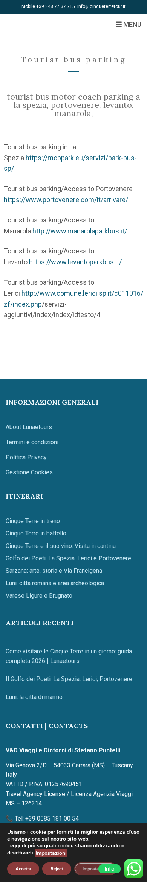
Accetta (23, 869)
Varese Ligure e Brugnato (39, 595)
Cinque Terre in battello (36, 533)
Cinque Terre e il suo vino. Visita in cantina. (61, 545)
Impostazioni (51, 853)
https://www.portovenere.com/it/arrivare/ (66, 200)
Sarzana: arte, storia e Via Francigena (54, 570)
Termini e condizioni (32, 442)
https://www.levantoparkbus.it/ (75, 262)
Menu (131, 24)
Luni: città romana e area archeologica (55, 583)
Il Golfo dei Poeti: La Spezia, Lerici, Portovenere (69, 679)
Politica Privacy (26, 457)
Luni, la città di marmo (34, 697)
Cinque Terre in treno (33, 521)
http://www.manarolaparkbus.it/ (79, 231)
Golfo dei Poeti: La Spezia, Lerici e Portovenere (68, 558)
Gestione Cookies (29, 472)
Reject (57, 869)
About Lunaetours (29, 427)
